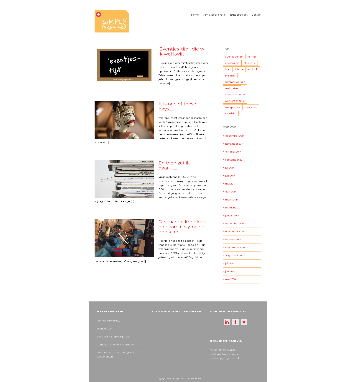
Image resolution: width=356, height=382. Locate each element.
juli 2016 (229, 263)
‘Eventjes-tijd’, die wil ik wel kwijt (183, 51)
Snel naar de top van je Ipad (113, 336)
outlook (253, 69)
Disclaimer (196, 378)
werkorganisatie (235, 100)
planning (230, 75)
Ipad (227, 69)
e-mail (252, 56)
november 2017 (234, 143)
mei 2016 (230, 279)
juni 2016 (230, 271)
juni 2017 (230, 175)
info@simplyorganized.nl (224, 353)
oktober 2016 (233, 239)
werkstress (250, 107)
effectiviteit (232, 62)
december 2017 (234, 135)
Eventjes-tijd (104, 328)
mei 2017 (230, 183)
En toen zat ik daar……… (174, 165)
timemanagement (236, 94)
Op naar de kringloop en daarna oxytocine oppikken (182, 226)
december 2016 (234, 223)
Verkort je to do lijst (108, 320)
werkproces (232, 107)
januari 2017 (232, 215)
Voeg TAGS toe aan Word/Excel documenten (116, 354)
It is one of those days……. (177, 106)
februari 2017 (232, 207)
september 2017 (235, 159)
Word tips (231, 113)
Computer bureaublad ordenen (116, 344)
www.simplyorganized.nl (224, 358)
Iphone (239, 69)
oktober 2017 (233, 151)
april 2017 (230, 191)
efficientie (249, 62)
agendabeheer (234, 56)
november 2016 (234, 231)
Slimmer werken (235, 81)
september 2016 (235, 247)
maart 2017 (231, 199)
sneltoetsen (232, 88)
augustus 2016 (233, 255)
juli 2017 (229, 167)
